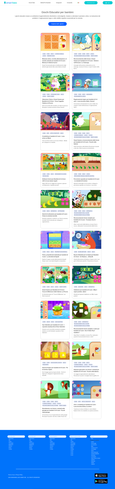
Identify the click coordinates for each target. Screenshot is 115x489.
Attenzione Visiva (55, 94)
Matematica (54, 211)
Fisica (48, 251)
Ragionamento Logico (80, 96)
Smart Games (94, 55)
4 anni (44, 53)
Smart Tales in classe (95, 458)
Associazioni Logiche (56, 362)
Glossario (93, 455)
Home (92, 441)
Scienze (10, 446)
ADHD (92, 462)
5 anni (48, 53)
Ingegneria (89, 94)
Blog (92, 446)
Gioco (52, 53)
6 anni (72, 455)
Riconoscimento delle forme (82, 55)
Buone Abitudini (82, 251)
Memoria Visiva (51, 55)
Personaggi (93, 443)
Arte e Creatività (54, 133)
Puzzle (90, 135)
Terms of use (11, 474)
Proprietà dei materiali (61, 251)
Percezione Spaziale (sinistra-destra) (84, 176)
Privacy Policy (19, 474)
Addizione (80, 286)
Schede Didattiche (95, 453)
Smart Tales (32, 2)
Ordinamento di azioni (60, 174)
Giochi (89, 251)
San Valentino (59, 321)
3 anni (75, 53)
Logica (44, 55)
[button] (57, 24)
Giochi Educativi (94, 452)
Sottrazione (61, 211)
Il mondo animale (59, 53)
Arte (48, 133)
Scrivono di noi (94, 447)
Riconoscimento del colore (81, 213)
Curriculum (93, 456)
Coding (10, 449)
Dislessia (93, 461)
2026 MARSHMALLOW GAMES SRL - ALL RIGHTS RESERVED (24, 477)
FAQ (92, 438)
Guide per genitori (94, 440)
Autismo (93, 459)
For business (94, 444)
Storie (92, 450)
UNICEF (93, 464)
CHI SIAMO (93, 449)
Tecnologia (46, 176)
